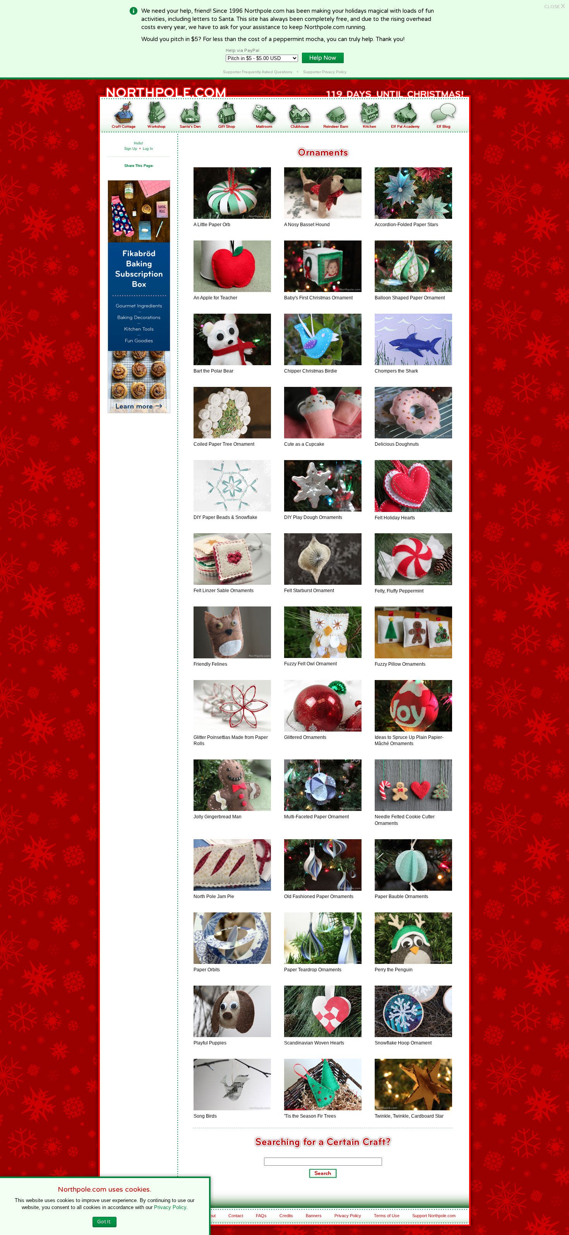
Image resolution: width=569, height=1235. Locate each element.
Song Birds (205, 1116)
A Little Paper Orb (212, 224)
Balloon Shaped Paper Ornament (410, 298)
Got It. (104, 1222)
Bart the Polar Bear (213, 371)
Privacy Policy (347, 1215)
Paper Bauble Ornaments (401, 896)
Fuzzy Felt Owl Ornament (310, 663)
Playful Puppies (210, 1043)
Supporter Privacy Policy (324, 72)
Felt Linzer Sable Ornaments (224, 590)
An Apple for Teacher (215, 298)
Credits (286, 1215)
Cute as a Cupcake (304, 444)
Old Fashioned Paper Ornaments (318, 896)
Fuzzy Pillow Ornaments (400, 664)
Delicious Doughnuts (397, 444)
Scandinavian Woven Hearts (314, 1043)
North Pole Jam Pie (214, 896)
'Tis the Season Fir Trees (310, 1116)
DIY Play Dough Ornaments (313, 517)
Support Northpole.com (434, 1215)
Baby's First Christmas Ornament (318, 298)
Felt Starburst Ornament (309, 590)
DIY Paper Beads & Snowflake (225, 517)
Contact (235, 1215)
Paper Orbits (207, 969)
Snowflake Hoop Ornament (403, 1043)
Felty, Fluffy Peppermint (399, 591)
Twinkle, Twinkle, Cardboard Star (409, 1116)
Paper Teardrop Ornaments (312, 969)
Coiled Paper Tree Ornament (224, 444)
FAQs (261, 1215)
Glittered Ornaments (305, 737)
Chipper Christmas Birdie (310, 371)
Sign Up (130, 149)
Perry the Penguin (394, 969)
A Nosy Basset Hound (307, 224)
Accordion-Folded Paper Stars (406, 224)
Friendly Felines (210, 664)
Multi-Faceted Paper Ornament (316, 816)
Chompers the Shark (396, 371)
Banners (314, 1215)
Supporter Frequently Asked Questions (257, 72)
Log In (148, 149)
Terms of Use (386, 1215)
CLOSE (554, 6)
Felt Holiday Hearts (395, 517)
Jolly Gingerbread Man (218, 816)
